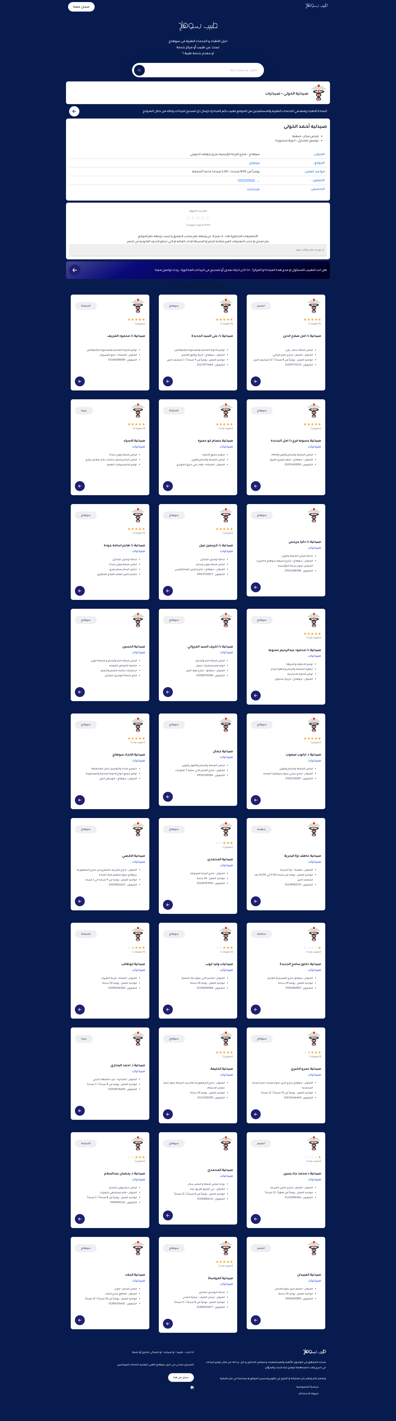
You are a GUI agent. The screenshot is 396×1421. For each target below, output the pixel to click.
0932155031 (246, 180)
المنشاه (86, 306)
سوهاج (254, 163)
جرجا (84, 410)
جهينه (261, 829)
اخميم (261, 306)
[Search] (139, 70)
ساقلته (261, 934)
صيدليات (253, 189)
